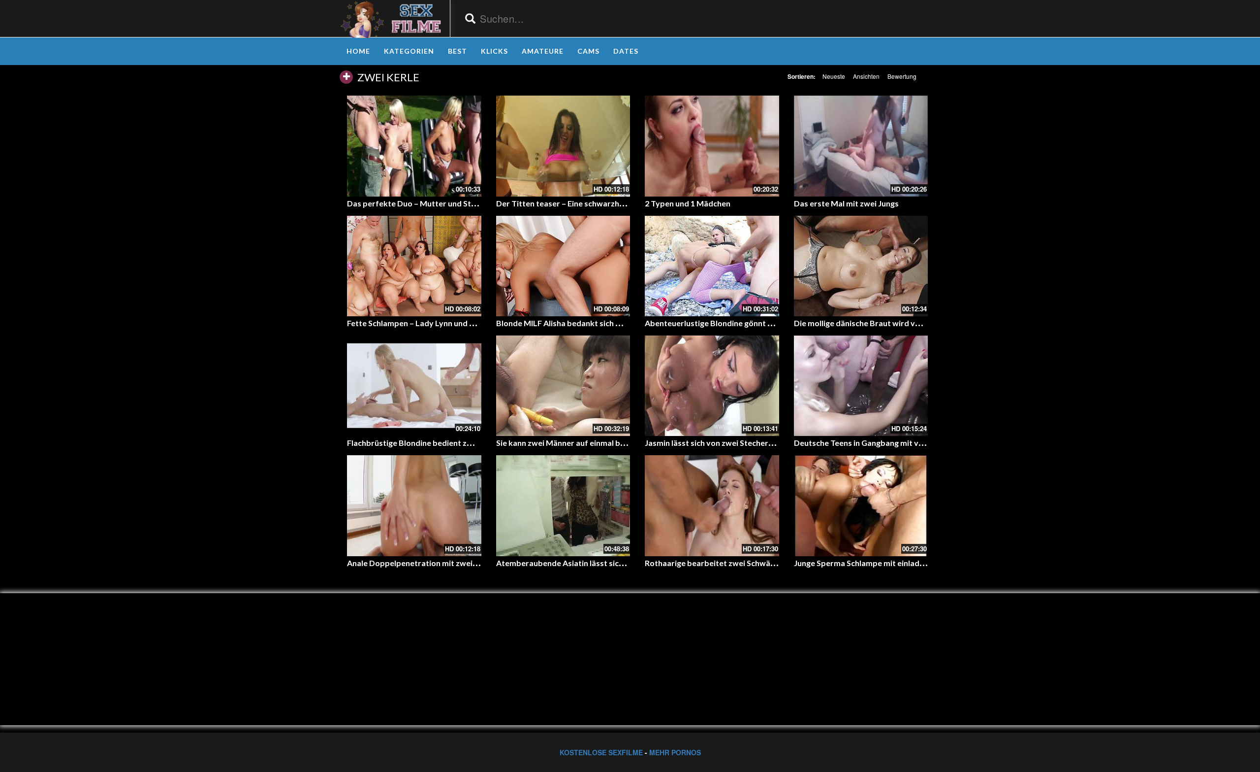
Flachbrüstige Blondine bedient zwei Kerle (424, 442)
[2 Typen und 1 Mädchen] (712, 146)
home (358, 51)
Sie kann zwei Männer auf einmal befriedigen (577, 442)
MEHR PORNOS (675, 752)
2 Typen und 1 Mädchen (687, 203)
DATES (625, 51)
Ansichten (866, 76)
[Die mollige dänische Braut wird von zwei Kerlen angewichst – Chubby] (861, 266)
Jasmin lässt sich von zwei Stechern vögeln (722, 442)
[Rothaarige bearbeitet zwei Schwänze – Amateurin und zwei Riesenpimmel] (712, 505)
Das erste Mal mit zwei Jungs (846, 203)
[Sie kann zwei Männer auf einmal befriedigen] (563, 386)
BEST (457, 51)
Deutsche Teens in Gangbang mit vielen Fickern (879, 442)
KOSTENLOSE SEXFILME (601, 752)
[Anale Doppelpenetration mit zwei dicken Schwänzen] (414, 505)
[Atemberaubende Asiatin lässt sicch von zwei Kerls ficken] (563, 505)
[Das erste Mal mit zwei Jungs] (861, 146)
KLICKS (494, 51)
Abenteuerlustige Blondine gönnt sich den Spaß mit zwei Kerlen (760, 323)
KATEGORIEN (409, 51)
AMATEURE (543, 51)
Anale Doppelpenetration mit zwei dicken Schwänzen (443, 563)
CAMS (588, 51)
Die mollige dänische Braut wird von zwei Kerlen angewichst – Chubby (920, 323)
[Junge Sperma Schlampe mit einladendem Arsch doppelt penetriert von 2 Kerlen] (861, 505)
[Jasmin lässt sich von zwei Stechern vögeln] (712, 386)
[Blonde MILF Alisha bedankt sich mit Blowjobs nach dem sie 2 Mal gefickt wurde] (563, 266)
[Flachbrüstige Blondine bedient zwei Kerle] (414, 386)
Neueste (833, 76)
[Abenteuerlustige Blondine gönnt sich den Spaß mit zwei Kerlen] (712, 266)
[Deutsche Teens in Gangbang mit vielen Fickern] (861, 386)
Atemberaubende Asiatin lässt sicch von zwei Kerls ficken (600, 563)
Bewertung (901, 76)
